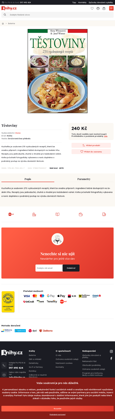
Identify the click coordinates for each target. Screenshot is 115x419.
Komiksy (32, 371)
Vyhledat (4, 15)
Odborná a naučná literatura (38, 376)
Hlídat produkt (93, 145)
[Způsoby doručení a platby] (68, 299)
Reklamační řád (89, 361)
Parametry (83, 179)
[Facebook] (111, 358)
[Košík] (104, 8)
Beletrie (11, 23)
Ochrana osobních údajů (67, 359)
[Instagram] (111, 351)
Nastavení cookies (64, 363)
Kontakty (82, 2)
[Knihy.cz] (2, 23)
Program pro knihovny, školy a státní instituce (92, 374)
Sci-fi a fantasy (36, 367)
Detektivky (33, 363)
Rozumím (57, 409)
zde (105, 136)
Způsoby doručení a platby (101, 2)
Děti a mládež (35, 359)
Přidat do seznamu (93, 152)
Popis (28, 179)
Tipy (74, 2)
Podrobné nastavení (57, 414)
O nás (58, 355)
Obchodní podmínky (91, 365)
